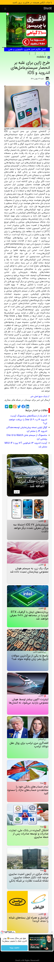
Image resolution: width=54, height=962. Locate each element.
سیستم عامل (40, 53)
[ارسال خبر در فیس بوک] (23, 406)
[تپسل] (7, 14)
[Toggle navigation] (5, 9)
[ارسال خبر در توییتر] (19, 406)
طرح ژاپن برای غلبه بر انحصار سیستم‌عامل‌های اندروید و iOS (30, 68)
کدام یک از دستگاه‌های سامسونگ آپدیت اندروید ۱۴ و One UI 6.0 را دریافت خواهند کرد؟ (28, 419)
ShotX (48, 8)
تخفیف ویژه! (14, 948)
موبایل (47, 53)
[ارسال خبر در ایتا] (14, 406)
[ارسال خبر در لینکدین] (27, 406)
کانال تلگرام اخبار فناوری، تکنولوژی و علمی (27, 49)
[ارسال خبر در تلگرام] (6, 406)
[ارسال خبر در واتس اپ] (10, 406)
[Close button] (52, 932)
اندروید (32, 53)
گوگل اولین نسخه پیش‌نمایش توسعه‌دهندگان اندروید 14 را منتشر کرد (26, 429)
